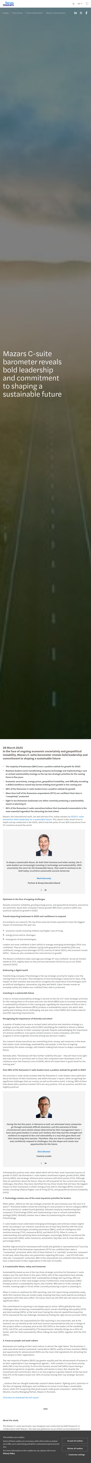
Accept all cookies (75, 1440)
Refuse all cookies (75, 1448)
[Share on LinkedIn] (75, 13)
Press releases (17, 13)
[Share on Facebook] (86, 13)
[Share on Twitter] (81, 13)
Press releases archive (34, 13)
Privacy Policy (9, 1453)
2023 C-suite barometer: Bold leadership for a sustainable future (43, 818)
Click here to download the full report (21, 1397)
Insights (6, 13)
